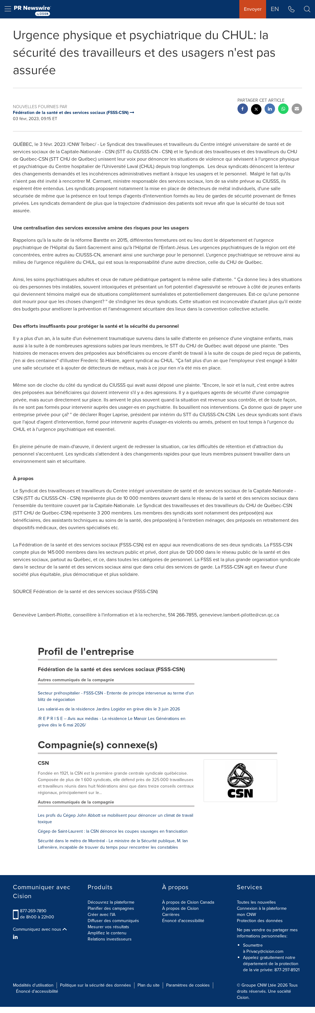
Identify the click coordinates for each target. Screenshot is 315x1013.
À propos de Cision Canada (188, 902)
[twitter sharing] (256, 110)
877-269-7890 (33, 911)
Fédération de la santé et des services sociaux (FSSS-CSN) (111, 669)
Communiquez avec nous (37, 929)
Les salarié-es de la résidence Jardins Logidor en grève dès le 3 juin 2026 (109, 709)
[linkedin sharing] (270, 109)
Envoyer (252, 9)
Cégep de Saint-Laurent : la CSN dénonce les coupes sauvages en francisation (113, 831)
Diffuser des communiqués (113, 920)
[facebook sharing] (242, 109)
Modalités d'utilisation (33, 985)
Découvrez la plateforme (111, 902)
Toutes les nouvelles (256, 902)
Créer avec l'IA (101, 914)
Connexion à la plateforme (262, 908)
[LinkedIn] (16, 937)
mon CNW (246, 914)
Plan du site (149, 985)
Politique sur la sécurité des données (95, 985)
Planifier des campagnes (111, 908)
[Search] (307, 9)
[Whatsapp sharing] (283, 109)
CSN (43, 763)
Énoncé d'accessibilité (183, 920)
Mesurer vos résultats (108, 927)
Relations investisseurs (110, 939)
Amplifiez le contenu (107, 933)
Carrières (171, 914)
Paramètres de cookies (188, 985)
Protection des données (260, 920)
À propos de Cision (180, 908)
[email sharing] (297, 109)
